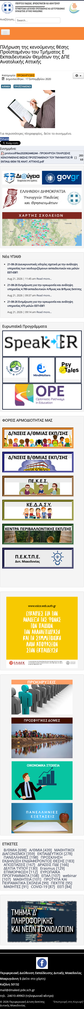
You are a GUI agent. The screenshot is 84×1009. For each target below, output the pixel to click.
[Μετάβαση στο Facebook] (42, 963)
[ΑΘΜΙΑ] (38, 438)
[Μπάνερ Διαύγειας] (22, 177)
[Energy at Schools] (15, 370)
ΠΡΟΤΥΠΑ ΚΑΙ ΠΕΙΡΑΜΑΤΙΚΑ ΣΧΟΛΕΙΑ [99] (34, 881)
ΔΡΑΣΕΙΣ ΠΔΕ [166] (53, 864)
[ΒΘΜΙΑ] (38, 462)
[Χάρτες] (42, 229)
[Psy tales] (68, 370)
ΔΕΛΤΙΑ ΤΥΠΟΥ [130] (21, 868)
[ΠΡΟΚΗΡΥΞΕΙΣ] (42, 697)
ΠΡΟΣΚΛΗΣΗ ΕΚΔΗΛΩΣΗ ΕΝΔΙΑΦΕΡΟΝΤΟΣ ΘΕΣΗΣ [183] (38, 859)
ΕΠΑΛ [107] (51, 875)
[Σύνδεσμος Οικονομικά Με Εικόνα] (42, 780)
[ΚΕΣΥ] (38, 510)
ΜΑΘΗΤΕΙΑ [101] (27, 879)
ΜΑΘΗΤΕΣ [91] (16, 886)
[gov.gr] (62, 177)
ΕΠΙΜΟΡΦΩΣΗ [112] (21, 871)
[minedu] (42, 198)
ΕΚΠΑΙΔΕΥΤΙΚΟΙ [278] (54, 853)
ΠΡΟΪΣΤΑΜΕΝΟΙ (22, 86)
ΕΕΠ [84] (64, 886)
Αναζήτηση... (7, 19)
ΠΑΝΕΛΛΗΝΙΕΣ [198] (21, 857)
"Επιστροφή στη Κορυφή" (68, 1002)
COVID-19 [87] (43, 886)
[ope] (42, 396)
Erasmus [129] (52, 868)
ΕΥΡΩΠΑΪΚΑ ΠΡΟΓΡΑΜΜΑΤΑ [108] (31, 873)
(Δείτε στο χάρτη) (33, 979)
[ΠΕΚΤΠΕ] (38, 558)
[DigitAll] (42, 370)
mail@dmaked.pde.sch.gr (17, 990)
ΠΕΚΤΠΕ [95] (61, 882)
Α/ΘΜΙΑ (6, 86)
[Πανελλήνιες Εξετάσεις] (42, 818)
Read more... (44, 278)
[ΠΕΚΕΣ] (38, 486)
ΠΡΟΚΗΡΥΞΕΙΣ (25, 75)
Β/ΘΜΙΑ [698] (16, 850)
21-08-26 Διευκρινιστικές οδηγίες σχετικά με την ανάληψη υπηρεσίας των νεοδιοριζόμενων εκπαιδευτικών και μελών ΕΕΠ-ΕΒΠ (43, 268)
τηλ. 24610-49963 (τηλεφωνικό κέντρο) (26, 996)
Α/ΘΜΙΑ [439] (41, 850)
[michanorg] (42, 921)
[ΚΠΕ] (38, 534)
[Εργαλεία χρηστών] (78, 76)
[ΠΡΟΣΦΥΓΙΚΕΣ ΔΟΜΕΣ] (42, 737)
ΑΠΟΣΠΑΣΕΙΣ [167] (20, 864)
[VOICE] (42, 632)
